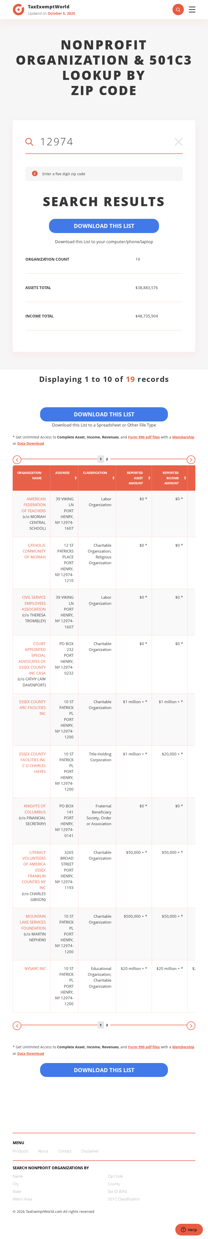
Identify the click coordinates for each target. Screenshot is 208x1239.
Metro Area (22, 1198)
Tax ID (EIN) (117, 1191)
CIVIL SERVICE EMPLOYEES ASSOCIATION (34, 603)
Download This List (104, 225)
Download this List (104, 1070)
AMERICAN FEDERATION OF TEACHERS (34, 504)
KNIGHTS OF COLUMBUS (35, 808)
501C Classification (124, 1198)
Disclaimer (90, 1151)
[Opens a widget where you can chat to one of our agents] (189, 1230)
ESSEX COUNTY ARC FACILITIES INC (32, 707)
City (16, 1183)
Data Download (30, 443)
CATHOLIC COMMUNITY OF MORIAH (34, 551)
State (17, 1191)
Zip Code (115, 1176)
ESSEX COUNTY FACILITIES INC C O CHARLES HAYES (32, 762)
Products (20, 1151)
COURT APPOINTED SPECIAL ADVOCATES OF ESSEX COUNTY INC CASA (32, 658)
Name (18, 1176)
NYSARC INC (35, 968)
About (43, 1151)
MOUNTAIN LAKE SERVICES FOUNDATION (33, 922)
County (114, 1183)
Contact (65, 1151)
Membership (183, 437)
